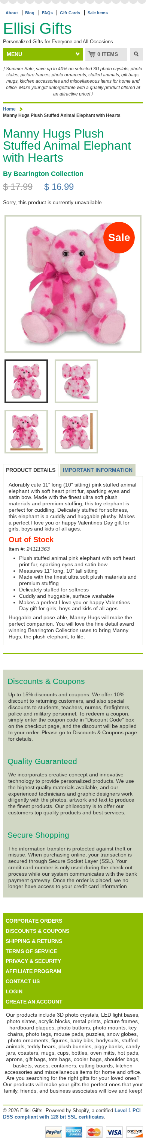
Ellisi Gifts (37, 28)
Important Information (98, 470)
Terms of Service (31, 951)
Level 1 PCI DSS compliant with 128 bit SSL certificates (72, 1114)
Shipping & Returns (34, 941)
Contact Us (23, 981)
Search (136, 54)
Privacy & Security (33, 961)
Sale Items (98, 13)
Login (14, 991)
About (12, 13)
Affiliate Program (33, 971)
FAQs (47, 13)
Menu (14, 54)
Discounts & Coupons (37, 931)
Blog (29, 13)
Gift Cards (70, 13)
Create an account (34, 1002)
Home (9, 109)
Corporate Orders (34, 921)
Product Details (30, 470)
